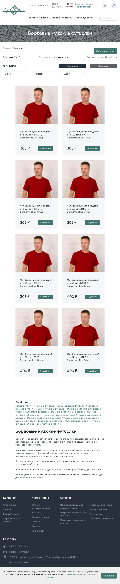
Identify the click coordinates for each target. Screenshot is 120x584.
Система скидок (40, 517)
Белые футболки (24, 406)
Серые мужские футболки (71, 406)
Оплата (43, 17)
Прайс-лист (38, 531)
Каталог (33, 17)
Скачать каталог (105, 51)
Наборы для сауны (99, 509)
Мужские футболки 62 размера (80, 418)
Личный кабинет (11, 514)
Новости (7, 509)
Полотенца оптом (83, 17)
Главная (7, 48)
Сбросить (103, 66)
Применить (72, 66)
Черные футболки (46, 406)
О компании (9, 505)
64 (115, 57)
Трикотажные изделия (101, 518)
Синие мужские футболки (52, 409)
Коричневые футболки (50, 421)
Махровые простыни (101, 505)
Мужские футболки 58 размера (58, 415)
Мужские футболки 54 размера (68, 412)
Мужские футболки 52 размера (32, 412)
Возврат (36, 512)
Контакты (67, 17)
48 (110, 57)
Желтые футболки (51, 424)
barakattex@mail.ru (19, 552)
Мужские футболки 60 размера (44, 418)
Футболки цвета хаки (76, 421)
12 (106, 57)
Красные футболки (25, 421)
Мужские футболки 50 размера (84, 409)
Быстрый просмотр (36, 124)
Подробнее (45, 148)
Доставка (55, 17)
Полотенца (96, 514)
